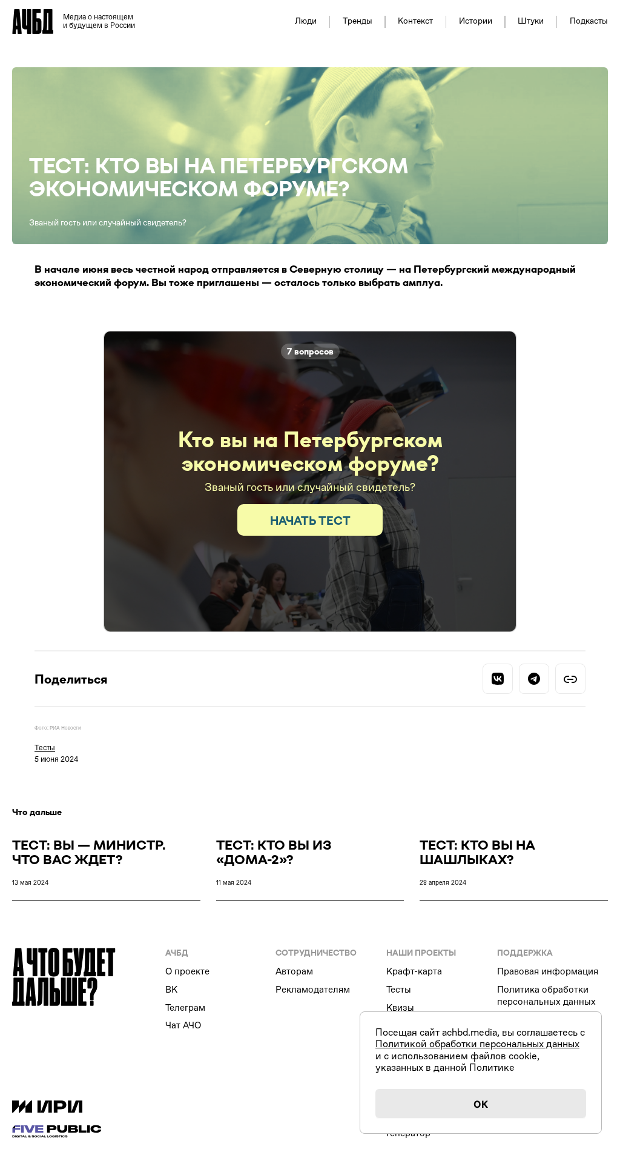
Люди (306, 21)
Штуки (531, 21)
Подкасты (589, 21)
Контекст (415, 21)
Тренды (357, 21)
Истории (475, 21)
